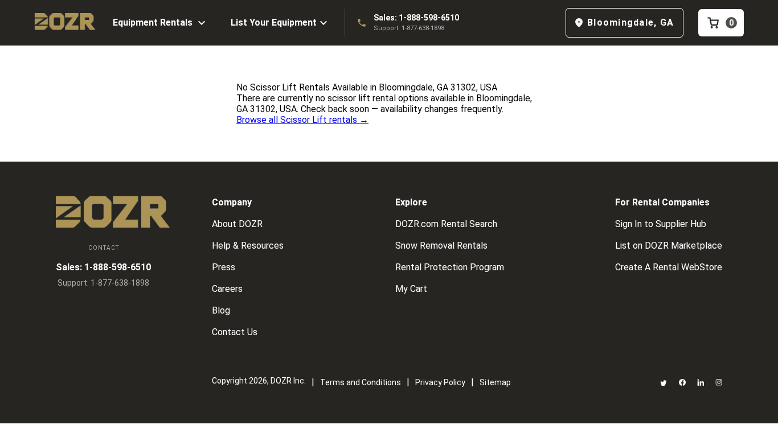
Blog (221, 310)
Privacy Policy (440, 382)
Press (223, 267)
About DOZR (237, 223)
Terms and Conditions (360, 382)
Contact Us (234, 332)
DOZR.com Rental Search (446, 223)
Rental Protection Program (449, 267)
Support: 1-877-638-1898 (409, 28)
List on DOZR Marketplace (668, 245)
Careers (227, 288)
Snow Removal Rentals (441, 245)
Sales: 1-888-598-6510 (416, 17)
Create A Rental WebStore (668, 267)
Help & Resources (248, 245)
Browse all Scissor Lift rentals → (302, 119)
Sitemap (495, 382)
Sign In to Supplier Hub (660, 223)
